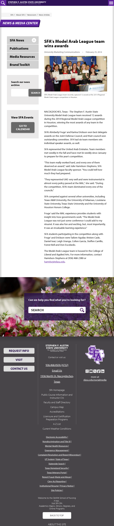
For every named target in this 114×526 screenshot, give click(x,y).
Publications (19, 48)
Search (35, 92)
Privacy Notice (66, 485)
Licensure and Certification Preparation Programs (56, 418)
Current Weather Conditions (57, 428)
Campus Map (57, 407)
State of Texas (62, 459)
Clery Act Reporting (56, 481)
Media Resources (22, 56)
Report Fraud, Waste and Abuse (56, 477)
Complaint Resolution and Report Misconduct (59, 454)
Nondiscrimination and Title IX (56, 441)
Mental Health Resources (56, 446)
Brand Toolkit (20, 64)
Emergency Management (56, 450)
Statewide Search (57, 463)
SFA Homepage (57, 390)
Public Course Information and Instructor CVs (56, 396)
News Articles (44, 15)
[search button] (82, 310)
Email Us (57, 370)
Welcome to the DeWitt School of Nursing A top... (57, 499)
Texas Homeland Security (56, 468)
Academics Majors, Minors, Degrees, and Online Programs (57, 507)
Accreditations (57, 411)
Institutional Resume (49, 485)
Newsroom (31, 15)
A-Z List (57, 424)
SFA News (17, 40)
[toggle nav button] (111, 3)
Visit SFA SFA (57, 503)
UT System (49, 459)
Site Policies (56, 490)
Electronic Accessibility (56, 437)
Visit (19, 360)
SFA (11, 15)
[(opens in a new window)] (87, 371)
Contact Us (19, 369)
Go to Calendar (23, 127)
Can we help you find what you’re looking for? (57, 300)
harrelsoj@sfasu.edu (54, 261)
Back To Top (57, 515)
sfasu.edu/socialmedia (94, 379)
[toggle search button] (3, 3)
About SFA (20, 15)
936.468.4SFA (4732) (57, 365)
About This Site (57, 524)
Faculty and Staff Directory (57, 402)
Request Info (19, 351)
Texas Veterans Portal (56, 472)
